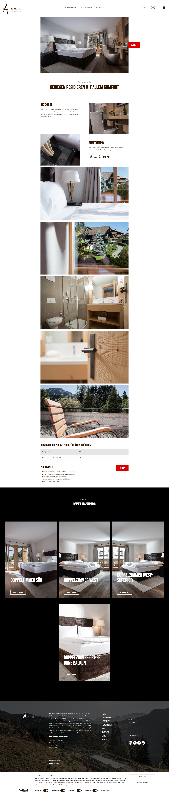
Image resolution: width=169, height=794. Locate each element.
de (144, 7)
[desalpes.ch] (13, 8)
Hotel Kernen (54, 763)
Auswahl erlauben (142, 782)
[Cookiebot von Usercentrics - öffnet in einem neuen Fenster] (23, 790)
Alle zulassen (142, 776)
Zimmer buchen (70, 7)
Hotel (104, 714)
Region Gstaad (107, 725)
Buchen (134, 45)
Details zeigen (105, 790)
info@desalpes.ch (54, 747)
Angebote (105, 732)
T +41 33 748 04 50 (133, 736)
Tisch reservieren (86, 7)
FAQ (103, 728)
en (148, 7)
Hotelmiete (106, 721)
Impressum (132, 726)
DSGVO (132, 723)
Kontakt (105, 739)
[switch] (62, 790)
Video (104, 735)
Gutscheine (100, 7)
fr (153, 7)
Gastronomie (106, 717)
